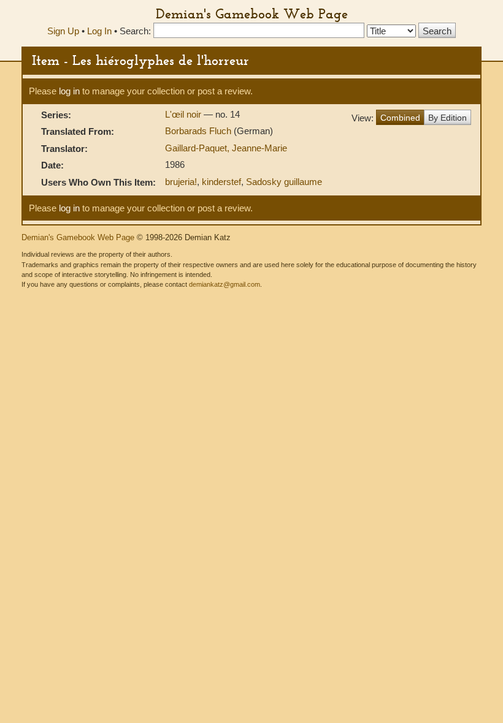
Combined (400, 118)
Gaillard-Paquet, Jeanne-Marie (226, 148)
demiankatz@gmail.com (224, 284)
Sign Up (63, 31)
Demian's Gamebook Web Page (252, 13)
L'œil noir (184, 114)
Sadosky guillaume (284, 181)
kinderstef (221, 181)
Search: (135, 31)
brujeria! (181, 181)
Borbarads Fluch (199, 131)
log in (69, 91)
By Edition (447, 118)
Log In (99, 31)
